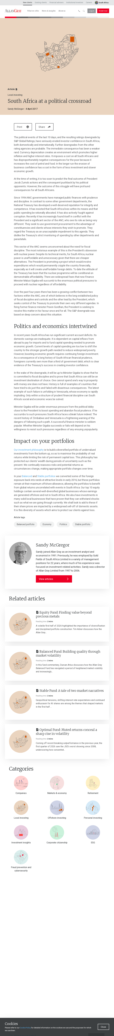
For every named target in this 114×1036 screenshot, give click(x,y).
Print (19, 126)
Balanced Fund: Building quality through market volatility (68, 653)
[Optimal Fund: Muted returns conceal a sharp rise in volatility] (20, 741)
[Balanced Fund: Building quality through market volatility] (20, 663)
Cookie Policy (25, 1028)
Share (42, 126)
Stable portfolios (46, 476)
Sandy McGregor (16, 109)
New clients (27, 2)
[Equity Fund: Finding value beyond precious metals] (20, 624)
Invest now (103, 11)
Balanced (27, 476)
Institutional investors (74, 2)
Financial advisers (56, 2)
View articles (46, 579)
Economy (47, 524)
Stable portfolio (82, 524)
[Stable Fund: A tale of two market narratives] (20, 702)
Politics (63, 524)
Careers (89, 2)
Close (103, 1027)
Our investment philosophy (29, 449)
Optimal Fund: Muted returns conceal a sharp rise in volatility (66, 732)
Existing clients (41, 2)
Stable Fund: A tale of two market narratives (71, 691)
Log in (91, 11)
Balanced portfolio (25, 524)
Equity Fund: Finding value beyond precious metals (64, 614)
